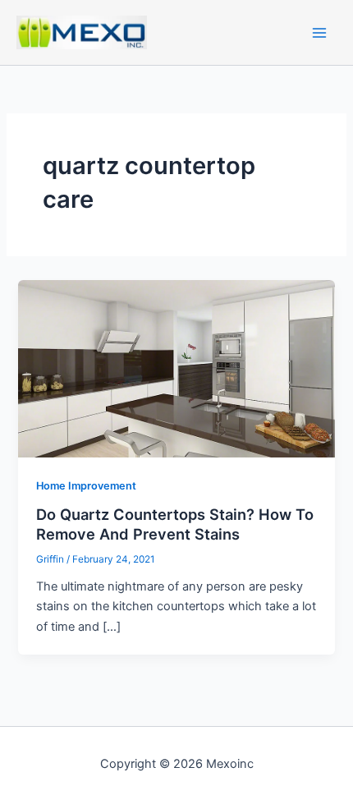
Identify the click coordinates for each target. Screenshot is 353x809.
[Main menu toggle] (319, 33)
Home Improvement (86, 486)
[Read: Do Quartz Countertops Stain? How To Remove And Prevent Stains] (176, 368)
